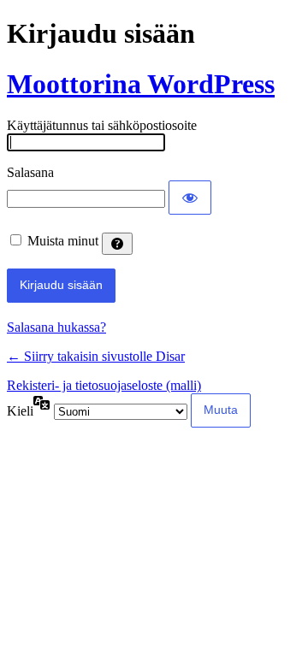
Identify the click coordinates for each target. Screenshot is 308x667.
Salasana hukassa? (56, 327)
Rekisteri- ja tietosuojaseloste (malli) (104, 385)
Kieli (20, 411)
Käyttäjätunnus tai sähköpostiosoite (102, 125)
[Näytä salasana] (190, 197)
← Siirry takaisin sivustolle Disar (96, 356)
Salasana (30, 172)
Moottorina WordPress (141, 83)
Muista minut (62, 240)
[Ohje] (117, 244)
